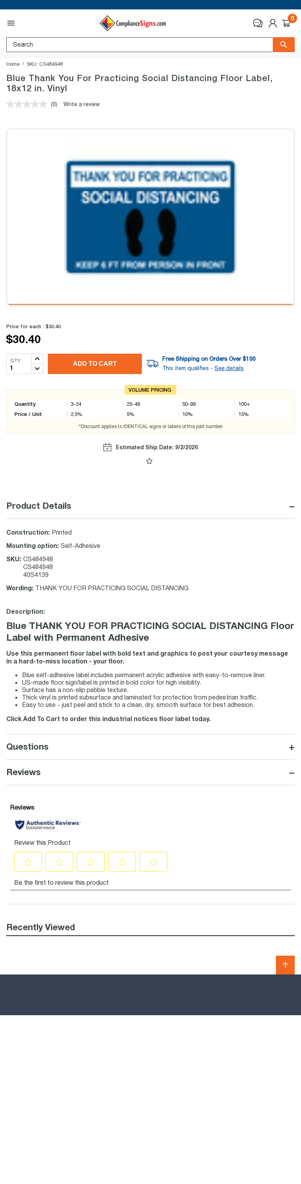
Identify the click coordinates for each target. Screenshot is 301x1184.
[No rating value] (28, 104)
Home (13, 64)
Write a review (81, 104)
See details (229, 368)
